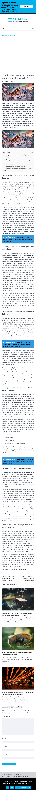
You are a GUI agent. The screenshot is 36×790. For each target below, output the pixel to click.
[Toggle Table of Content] (31, 152)
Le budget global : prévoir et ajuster (14, 166)
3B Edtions (17, 774)
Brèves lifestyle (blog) (8, 35)
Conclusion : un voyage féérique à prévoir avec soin (17, 169)
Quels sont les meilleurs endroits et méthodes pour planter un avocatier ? (17, 653)
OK (7, 787)
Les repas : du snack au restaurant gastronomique (14, 163)
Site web (4, 755)
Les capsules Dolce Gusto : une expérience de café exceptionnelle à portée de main (17, 614)
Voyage (13, 569)
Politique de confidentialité (23, 787)
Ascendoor (15, 776)
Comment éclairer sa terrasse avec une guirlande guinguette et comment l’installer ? (18, 693)
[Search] (33, 28)
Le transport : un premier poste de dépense (16, 155)
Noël (8, 569)
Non (12, 787)
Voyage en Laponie (22, 569)
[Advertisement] (18, 55)
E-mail (4, 747)
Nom (4, 739)
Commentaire (6, 716)
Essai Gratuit (26, 7)
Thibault (5, 81)
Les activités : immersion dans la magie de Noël (17, 160)
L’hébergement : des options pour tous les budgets (16, 158)
